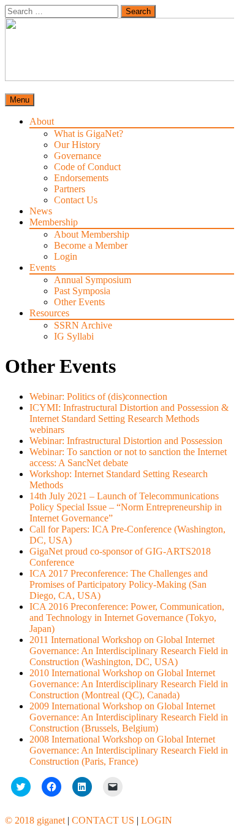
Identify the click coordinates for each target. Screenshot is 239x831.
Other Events (79, 302)
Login (65, 256)
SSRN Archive (83, 325)
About (41, 121)
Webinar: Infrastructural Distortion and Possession (125, 440)
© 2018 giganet (35, 820)
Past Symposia (82, 291)
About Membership (91, 234)
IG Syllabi (74, 336)
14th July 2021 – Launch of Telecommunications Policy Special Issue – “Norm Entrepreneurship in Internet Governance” (125, 507)
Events (42, 267)
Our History (77, 144)
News (40, 211)
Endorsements (81, 178)
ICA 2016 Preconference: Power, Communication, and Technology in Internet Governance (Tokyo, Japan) (126, 617)
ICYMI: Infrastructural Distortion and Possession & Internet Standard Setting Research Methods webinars (129, 418)
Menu (19, 99)
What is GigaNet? (88, 133)
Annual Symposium (92, 280)
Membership (53, 222)
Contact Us (75, 200)
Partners (69, 189)
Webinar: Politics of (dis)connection (98, 396)
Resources (49, 313)
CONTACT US (103, 820)
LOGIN (156, 820)
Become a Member (90, 245)
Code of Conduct (87, 167)
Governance (77, 155)
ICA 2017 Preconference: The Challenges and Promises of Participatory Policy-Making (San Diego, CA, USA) (118, 584)
